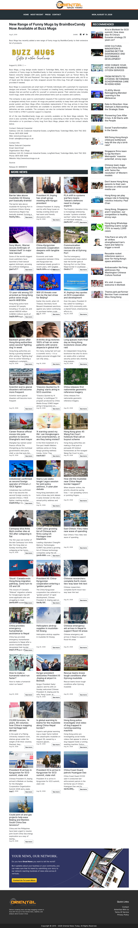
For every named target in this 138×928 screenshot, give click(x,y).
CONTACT (56, 14)
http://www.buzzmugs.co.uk (28, 158)
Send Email (19, 148)
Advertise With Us (121, 909)
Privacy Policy (123, 915)
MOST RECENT (37, 14)
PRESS (48, 14)
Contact (125, 907)
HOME (26, 14)
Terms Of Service (122, 912)
